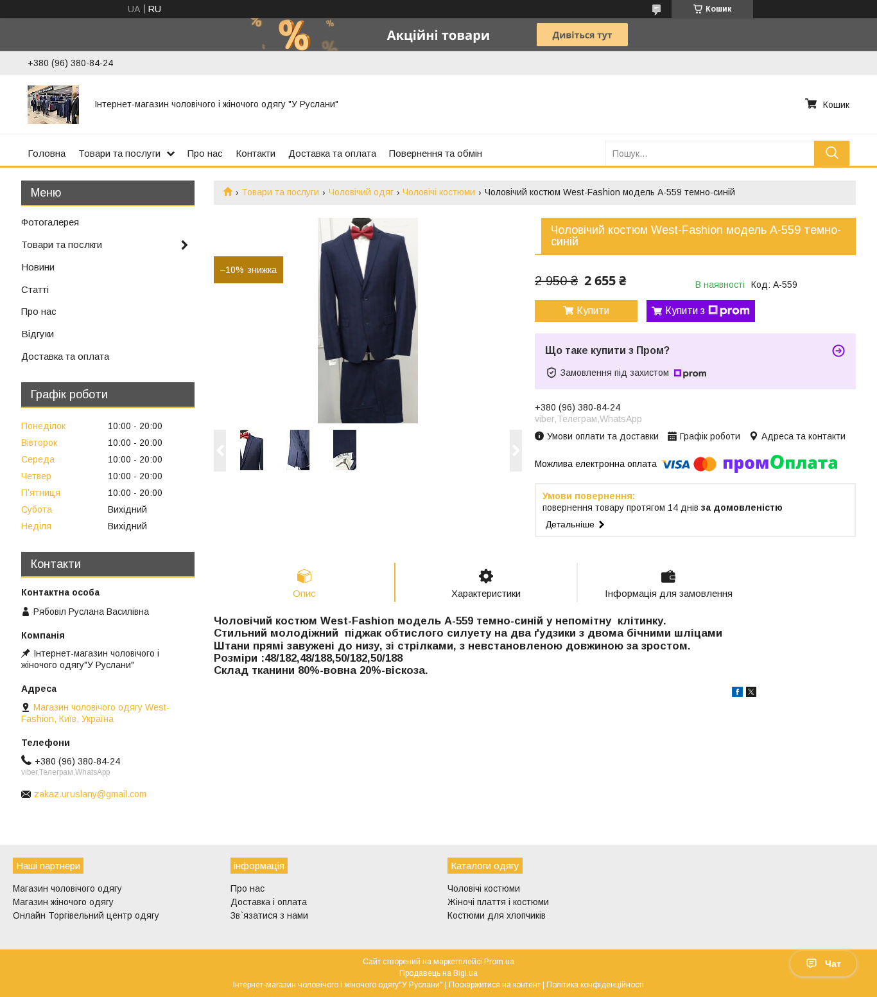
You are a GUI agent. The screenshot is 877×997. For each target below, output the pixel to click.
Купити (593, 310)
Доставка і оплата (268, 902)
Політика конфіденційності (595, 984)
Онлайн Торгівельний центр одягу (86, 915)
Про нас (205, 153)
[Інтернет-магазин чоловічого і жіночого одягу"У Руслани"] (53, 104)
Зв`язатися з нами (269, 915)
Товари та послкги (61, 244)
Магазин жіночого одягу (63, 902)
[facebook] (737, 694)
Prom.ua (499, 961)
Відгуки (37, 333)
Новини (38, 266)
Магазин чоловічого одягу (67, 888)
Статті (35, 289)
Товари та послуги (119, 153)
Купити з (685, 310)
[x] (751, 694)
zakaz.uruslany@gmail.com (90, 794)
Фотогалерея (50, 221)
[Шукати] (831, 153)
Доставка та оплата (332, 153)
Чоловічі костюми (439, 192)
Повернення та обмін (435, 153)
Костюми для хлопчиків (496, 915)
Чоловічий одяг (361, 192)
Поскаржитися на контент (495, 984)
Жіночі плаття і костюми (498, 902)
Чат (833, 963)
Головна (46, 153)
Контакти (255, 153)
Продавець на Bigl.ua (438, 973)
